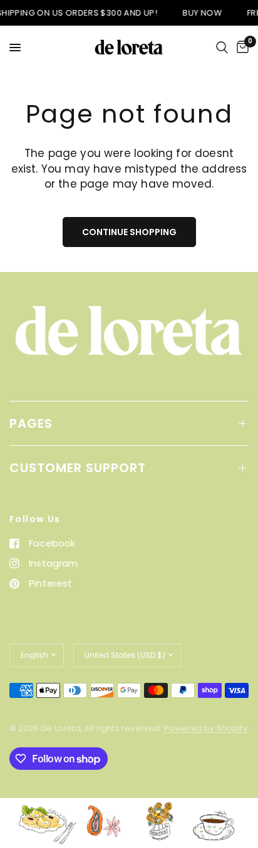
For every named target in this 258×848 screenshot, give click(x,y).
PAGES (31, 423)
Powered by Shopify (205, 728)
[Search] (222, 47)
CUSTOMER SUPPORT (77, 468)
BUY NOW (199, 13)
